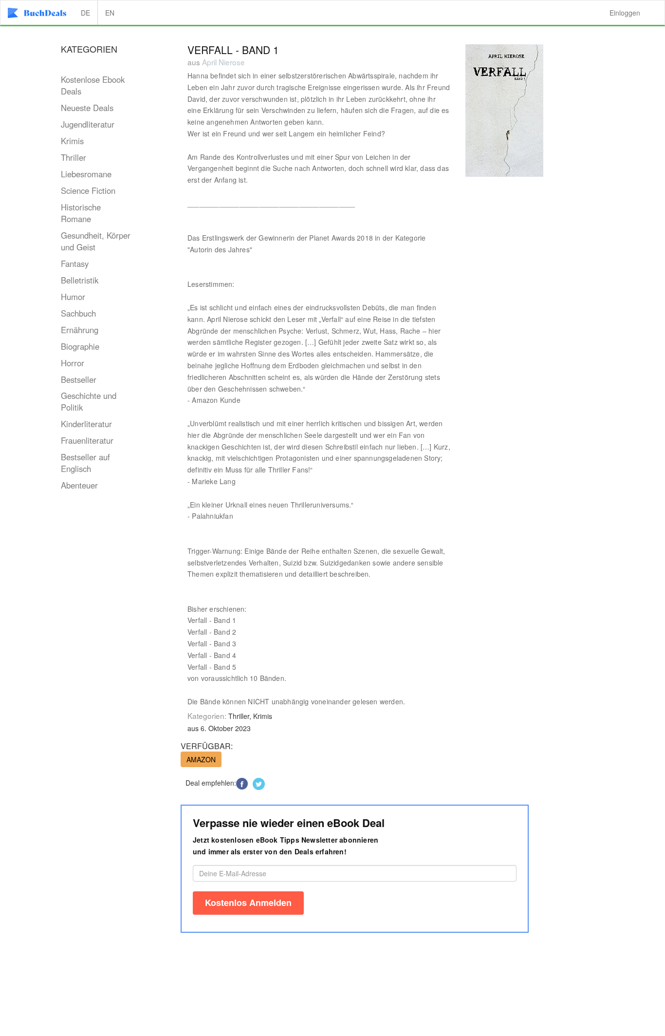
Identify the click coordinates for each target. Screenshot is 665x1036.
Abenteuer (79, 485)
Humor (73, 296)
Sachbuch (78, 313)
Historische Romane (81, 213)
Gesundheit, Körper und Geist (95, 241)
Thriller (73, 157)
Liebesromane (86, 174)
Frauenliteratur (87, 440)
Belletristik (79, 280)
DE (85, 13)
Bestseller (78, 379)
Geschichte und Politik (88, 401)
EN (109, 13)
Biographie (80, 346)
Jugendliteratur (87, 124)
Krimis (72, 141)
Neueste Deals (87, 107)
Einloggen (625, 13)
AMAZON (201, 759)
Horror (72, 363)
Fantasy (75, 263)
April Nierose (223, 62)
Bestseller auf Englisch (85, 462)
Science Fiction (88, 190)
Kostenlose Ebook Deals (93, 85)
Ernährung (79, 330)
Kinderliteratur (86, 424)
